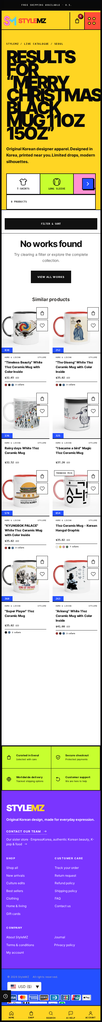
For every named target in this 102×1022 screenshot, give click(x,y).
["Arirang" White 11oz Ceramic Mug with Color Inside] (76, 577)
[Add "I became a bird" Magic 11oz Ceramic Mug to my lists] (93, 411)
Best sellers (14, 891)
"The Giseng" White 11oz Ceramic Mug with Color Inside (74, 367)
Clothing (12, 898)
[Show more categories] (88, 184)
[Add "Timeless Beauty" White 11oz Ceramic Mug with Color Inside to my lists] (42, 325)
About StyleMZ (17, 937)
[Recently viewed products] (5, 996)
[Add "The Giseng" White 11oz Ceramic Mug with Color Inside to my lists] (93, 325)
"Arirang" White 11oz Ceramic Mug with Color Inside (74, 615)
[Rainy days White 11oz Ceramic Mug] (25, 414)
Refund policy (65, 883)
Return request (65, 875)
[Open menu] (92, 20)
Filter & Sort (51, 224)
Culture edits (15, 883)
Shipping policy (66, 891)
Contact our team (23, 831)
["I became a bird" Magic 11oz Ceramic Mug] (76, 414)
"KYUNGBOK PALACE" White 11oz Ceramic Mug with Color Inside (23, 530)
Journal (59, 937)
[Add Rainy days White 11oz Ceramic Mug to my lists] (42, 411)
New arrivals (15, 875)
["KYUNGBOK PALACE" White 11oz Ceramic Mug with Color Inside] (25, 492)
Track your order (67, 868)
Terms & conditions (20, 945)
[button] (42, 313)
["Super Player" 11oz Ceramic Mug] (25, 577)
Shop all (12, 868)
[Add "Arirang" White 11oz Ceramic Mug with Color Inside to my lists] (93, 574)
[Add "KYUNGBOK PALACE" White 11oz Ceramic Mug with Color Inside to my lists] (42, 488)
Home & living (16, 906)
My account (15, 952)
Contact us (63, 906)
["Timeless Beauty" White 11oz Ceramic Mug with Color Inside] (25, 329)
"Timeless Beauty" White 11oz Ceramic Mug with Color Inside (23, 367)
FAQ (58, 898)
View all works (51, 276)
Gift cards (13, 914)
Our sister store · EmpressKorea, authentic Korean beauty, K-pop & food (50, 841)
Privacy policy (64, 945)
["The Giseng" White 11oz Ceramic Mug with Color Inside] (76, 329)
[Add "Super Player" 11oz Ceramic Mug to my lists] (42, 574)
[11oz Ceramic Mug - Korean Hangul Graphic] (76, 492)
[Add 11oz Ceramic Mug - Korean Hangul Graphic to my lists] (93, 488)
